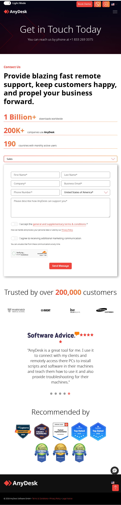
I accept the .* (54, 224)
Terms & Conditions (40, 498)
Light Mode (19, 3)
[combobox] (114, 4)
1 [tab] (51, 394)
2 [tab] (56, 394)
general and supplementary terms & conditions (59, 224)
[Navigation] (115, 11)
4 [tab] (64, 394)
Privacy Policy (67, 230)
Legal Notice (67, 498)
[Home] (15, 12)
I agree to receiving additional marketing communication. (51, 238)
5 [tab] (69, 394)
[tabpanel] (60, 359)
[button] (115, 471)
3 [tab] (60, 394)
